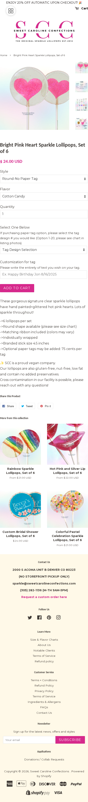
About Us (44, 645)
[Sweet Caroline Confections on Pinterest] (49, 618)
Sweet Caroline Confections (50, 771)
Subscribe (70, 740)
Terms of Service (44, 655)
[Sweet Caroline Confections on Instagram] (58, 618)
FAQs (44, 707)
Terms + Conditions (44, 680)
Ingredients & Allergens (44, 701)
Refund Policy (44, 685)
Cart (84, 8)
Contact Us (44, 712)
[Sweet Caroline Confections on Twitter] (30, 618)
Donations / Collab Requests (44, 759)
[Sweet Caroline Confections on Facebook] (39, 618)
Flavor (5, 189)
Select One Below (15, 227)
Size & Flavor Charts (44, 639)
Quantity (7, 207)
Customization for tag (17, 262)
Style (4, 171)
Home (3, 55)
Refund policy (44, 661)
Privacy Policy (44, 691)
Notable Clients (44, 650)
